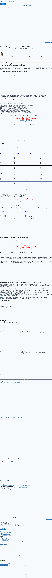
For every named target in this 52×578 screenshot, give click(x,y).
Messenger (26, 571)
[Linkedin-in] (5, 4)
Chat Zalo (26, 574)
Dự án (43, 40)
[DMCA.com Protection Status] (26, 560)
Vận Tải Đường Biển (5, 488)
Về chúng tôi (34, 40)
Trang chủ (28, 40)
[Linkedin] (5, 529)
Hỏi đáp (26, 576)
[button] (5, 311)
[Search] (12, 461)
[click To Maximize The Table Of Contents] (1, 61)
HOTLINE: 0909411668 (26, 119)
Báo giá (50, 40)
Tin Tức (46, 40)
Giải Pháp (38, 40)
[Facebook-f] (1, 4)
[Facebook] (1, 529)
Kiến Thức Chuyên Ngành (6, 486)
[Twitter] (3, 4)
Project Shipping (21, 57)
